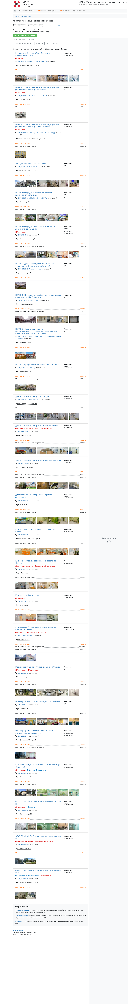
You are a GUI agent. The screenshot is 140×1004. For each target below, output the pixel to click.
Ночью (48, 43)
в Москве (64, 11)
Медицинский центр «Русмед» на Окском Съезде (37, 667)
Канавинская (42, 770)
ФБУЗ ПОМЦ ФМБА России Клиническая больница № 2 (38, 837)
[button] (20, 78)
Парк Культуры (47, 429)
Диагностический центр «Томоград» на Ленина (36, 425)
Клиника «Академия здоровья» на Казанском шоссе (35, 530)
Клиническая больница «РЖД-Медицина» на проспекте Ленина (35, 628)
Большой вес (39, 43)
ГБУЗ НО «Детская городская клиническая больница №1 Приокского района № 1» (34, 264)
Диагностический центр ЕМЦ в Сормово (33, 495)
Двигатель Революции (25, 566)
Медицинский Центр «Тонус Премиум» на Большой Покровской (34, 54)
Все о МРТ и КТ (26, 11)
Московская (21, 770)
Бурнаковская (22, 876)
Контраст (55, 43)
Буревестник (21, 498)
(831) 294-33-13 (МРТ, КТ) (26, 368)
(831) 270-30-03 (23, 501)
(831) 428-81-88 (23, 810)
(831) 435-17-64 (23, 431)
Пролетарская (51, 566)
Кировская (21, 429)
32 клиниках (62, 26)
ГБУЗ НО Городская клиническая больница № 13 (37, 364)
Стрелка (32, 770)
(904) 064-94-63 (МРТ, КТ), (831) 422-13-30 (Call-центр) (36, 133)
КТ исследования (21, 915)
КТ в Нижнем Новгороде (22, 16)
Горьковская (21, 58)
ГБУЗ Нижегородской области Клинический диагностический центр (35, 227)
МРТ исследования (22, 910)
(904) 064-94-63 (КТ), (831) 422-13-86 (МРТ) (32, 96)
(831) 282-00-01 (23, 736)
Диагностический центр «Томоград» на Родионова (38, 460)
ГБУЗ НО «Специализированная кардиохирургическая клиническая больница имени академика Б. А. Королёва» (36, 331)
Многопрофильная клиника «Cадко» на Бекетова (37, 701)
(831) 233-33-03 (23, 569)
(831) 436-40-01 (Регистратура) (28, 300)
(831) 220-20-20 (23, 535)
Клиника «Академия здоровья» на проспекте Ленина (35, 562)
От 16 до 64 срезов (19, 39)
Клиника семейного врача (27, 595)
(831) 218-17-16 (23, 235)
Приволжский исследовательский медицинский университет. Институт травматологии (37, 125)
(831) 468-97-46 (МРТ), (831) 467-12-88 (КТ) (32, 198)
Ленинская (21, 632)
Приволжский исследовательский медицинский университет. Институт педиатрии (37, 88)
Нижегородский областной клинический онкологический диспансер (34, 732)
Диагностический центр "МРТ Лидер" (32, 396)
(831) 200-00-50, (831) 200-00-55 (28, 167)
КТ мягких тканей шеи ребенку (23, 43)
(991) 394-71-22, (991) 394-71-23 (28, 399)
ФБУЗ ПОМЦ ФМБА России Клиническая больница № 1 (38, 802)
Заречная (39, 566)
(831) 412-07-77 (23, 705)
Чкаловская (42, 632)
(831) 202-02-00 (23, 773)
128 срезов (31, 39)
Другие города (78, 11)
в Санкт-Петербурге (46, 11)
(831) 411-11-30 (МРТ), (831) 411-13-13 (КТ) (32, 61)
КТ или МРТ (19, 921)
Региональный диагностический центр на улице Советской (37, 765)
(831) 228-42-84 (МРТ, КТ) (26, 635)
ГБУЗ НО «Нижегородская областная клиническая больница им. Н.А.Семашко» (38, 296)
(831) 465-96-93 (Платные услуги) (29, 269)
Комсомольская (33, 429)
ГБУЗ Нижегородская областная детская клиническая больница (33, 193)
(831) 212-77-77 (23, 601)
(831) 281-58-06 (23, 673)
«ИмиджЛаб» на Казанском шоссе (30, 163)
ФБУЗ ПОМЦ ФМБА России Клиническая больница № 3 (38, 871)
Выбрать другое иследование (24, 35)
